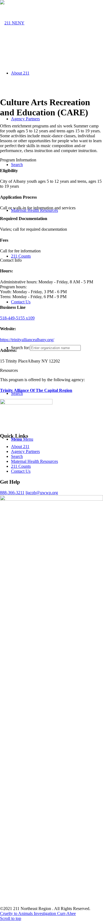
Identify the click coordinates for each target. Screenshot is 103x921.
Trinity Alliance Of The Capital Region (36, 390)
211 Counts (21, 466)
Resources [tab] (9, 370)
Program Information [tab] (18, 160)
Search (17, 456)
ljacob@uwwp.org (42, 492)
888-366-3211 (12, 492)
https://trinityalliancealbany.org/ (27, 339)
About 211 (20, 446)
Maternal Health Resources (34, 461)
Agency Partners (25, 451)
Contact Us (20, 471)
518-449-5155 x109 (17, 318)
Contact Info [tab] (11, 260)
